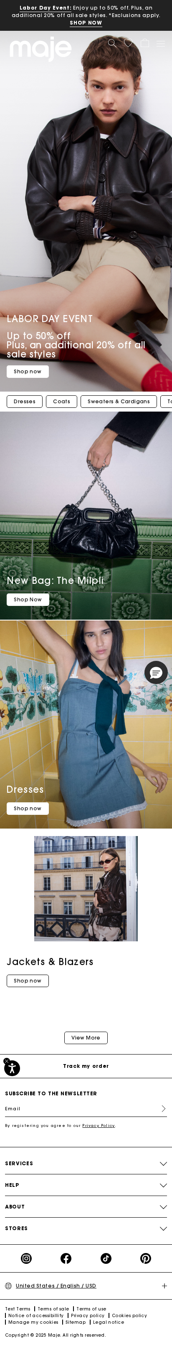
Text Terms (17, 1309)
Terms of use (91, 1309)
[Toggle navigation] (160, 43)
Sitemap (76, 1322)
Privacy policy (87, 1315)
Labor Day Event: (46, 8)
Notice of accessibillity (36, 1315)
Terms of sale (53, 1309)
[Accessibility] (12, 1068)
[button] (128, 43)
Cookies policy (129, 1315)
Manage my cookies (33, 1322)
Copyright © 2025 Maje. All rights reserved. (55, 1335)
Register (160, 1108)
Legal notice (108, 1322)
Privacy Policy (98, 1125)
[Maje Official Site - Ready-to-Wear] (40, 49)
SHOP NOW (86, 23)
